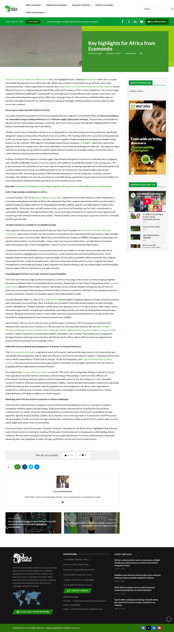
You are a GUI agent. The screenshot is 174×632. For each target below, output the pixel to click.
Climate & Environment (56, 5)
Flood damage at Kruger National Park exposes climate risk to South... (78, 21)
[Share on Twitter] (30, 466)
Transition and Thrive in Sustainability (78, 580)
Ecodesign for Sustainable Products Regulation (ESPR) (41, 330)
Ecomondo (44, 79)
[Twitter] (128, 21)
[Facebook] (122, 21)
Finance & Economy (104, 5)
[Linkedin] (135, 21)
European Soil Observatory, (34, 372)
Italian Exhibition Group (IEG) (48, 197)
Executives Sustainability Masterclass (79, 570)
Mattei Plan (91, 79)
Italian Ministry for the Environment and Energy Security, (85, 86)
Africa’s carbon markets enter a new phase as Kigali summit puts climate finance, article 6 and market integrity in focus (137, 563)
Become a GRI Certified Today (76, 565)
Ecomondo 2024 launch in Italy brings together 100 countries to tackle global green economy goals (63, 186)
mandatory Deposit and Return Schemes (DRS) (93, 330)
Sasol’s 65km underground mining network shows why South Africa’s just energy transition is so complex (136, 602)
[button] (43, 22)
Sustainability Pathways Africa (75, 559)
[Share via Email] (36, 466)
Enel (82, 143)
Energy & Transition (81, 5)
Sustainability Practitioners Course (77, 575)
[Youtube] (141, 21)
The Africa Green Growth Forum (20, 79)
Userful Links (70, 554)
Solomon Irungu (96, 53)
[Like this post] (18, 467)
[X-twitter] (148, 628)
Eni (90, 143)
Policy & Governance (35, 12)
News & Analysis (33, 5)
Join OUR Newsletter (158, 22)
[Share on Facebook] (24, 466)
